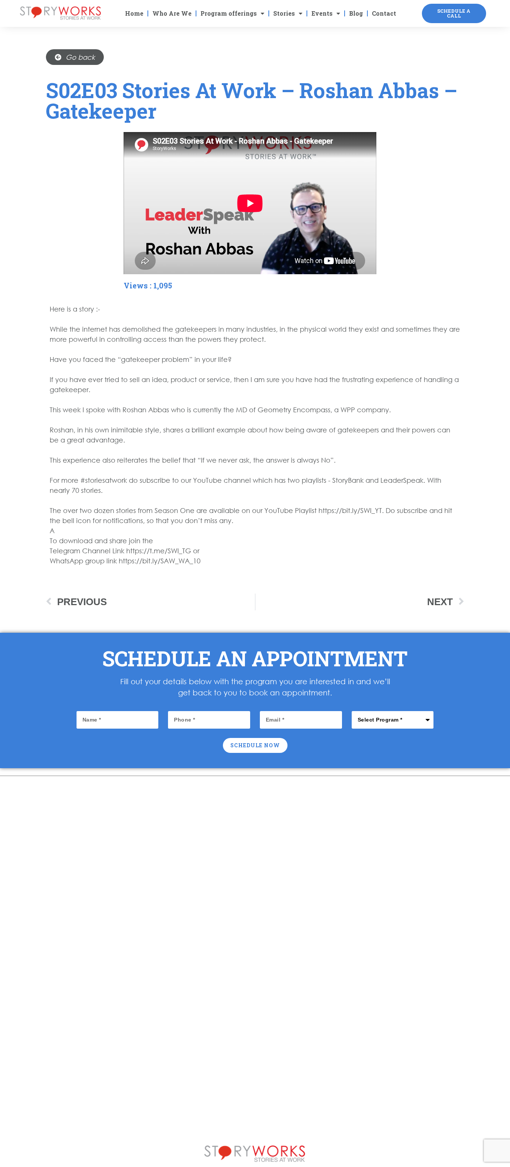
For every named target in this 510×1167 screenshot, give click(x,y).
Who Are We (172, 13)
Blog (356, 13)
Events (322, 13)
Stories (284, 13)
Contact (384, 13)
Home (134, 13)
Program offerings (228, 13)
